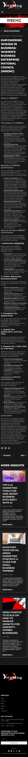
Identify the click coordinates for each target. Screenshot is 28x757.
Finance (13, 36)
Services (3, 701)
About (2, 703)
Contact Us (4, 711)
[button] (2, 11)
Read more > (7, 524)
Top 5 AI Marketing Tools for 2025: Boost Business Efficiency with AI (10, 494)
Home (2, 698)
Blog (2, 708)
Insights (20, 36)
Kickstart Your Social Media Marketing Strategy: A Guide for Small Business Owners (10, 559)
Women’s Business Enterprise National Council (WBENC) (13, 419)
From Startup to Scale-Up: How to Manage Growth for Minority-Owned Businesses (12, 622)
